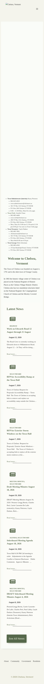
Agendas (13, 538)
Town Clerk (11, 213)
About (6, 661)
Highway (13, 326)
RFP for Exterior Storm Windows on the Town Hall (19, 432)
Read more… (12, 354)
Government (26, 661)
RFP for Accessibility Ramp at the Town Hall (20, 378)
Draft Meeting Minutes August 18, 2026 (21, 488)
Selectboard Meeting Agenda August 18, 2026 (20, 542)
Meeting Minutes (17, 481)
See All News (17, 638)
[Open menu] (37, 9)
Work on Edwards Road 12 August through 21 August (19, 330)
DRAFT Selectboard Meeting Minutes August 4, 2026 (20, 595)
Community (15, 661)
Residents (36, 661)
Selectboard (15, 374)
